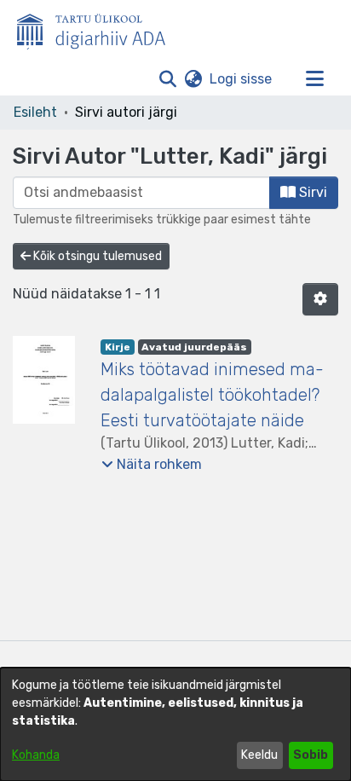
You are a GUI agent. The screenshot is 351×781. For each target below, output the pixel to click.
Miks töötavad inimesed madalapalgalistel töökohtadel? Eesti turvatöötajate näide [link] (212, 395)
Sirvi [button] (311, 192)
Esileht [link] (35, 112)
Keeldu (259, 755)
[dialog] (175, 724)
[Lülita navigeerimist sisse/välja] (314, 79)
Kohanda (36, 755)
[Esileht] (98, 28)
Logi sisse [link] (241, 79)
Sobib (310, 755)
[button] (167, 79)
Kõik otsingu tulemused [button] (96, 256)
